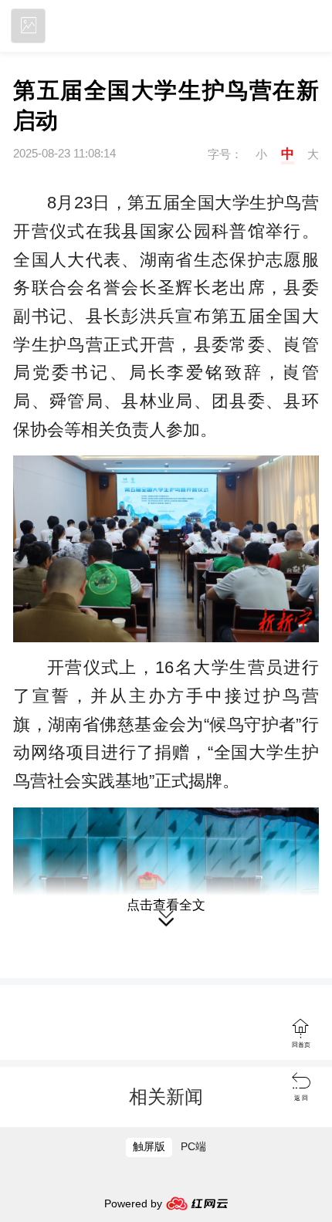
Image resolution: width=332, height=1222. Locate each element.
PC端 (193, 1147)
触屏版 (149, 1147)
